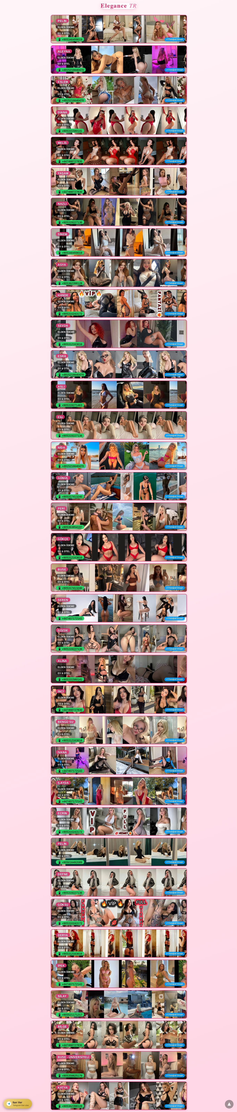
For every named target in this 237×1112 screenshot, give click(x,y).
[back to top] (229, 1104)
